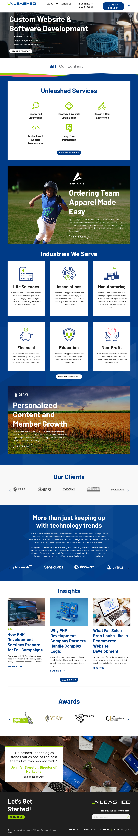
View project (78, 237)
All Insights (69, 680)
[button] (10, 490)
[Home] (22, 3)
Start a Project (113, 6)
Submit (128, 816)
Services (65, 3)
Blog (82, 6)
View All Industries (69, 376)
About (51, 3)
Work (90, 6)
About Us (74, 829)
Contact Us (16, 817)
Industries (83, 3)
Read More (13, 666)
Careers (104, 829)
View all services (69, 152)
